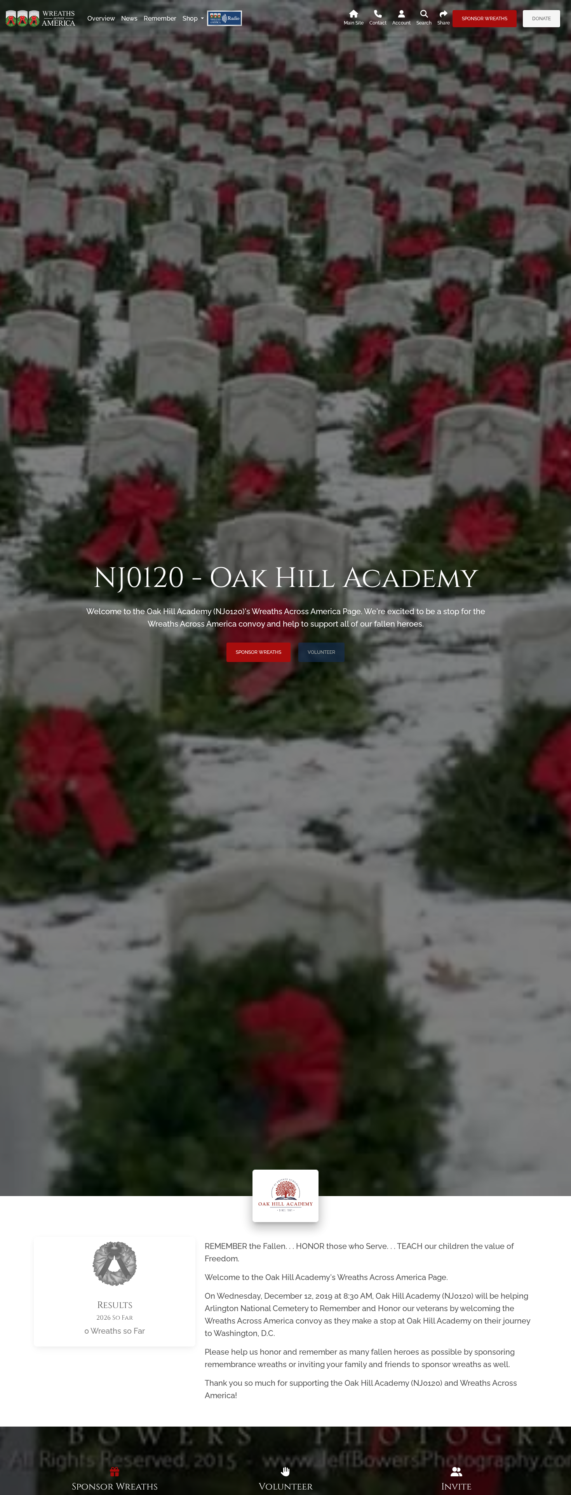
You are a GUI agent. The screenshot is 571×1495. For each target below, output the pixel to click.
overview (101, 18)
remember (160, 18)
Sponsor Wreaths (484, 18)
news (129, 18)
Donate (541, 18)
